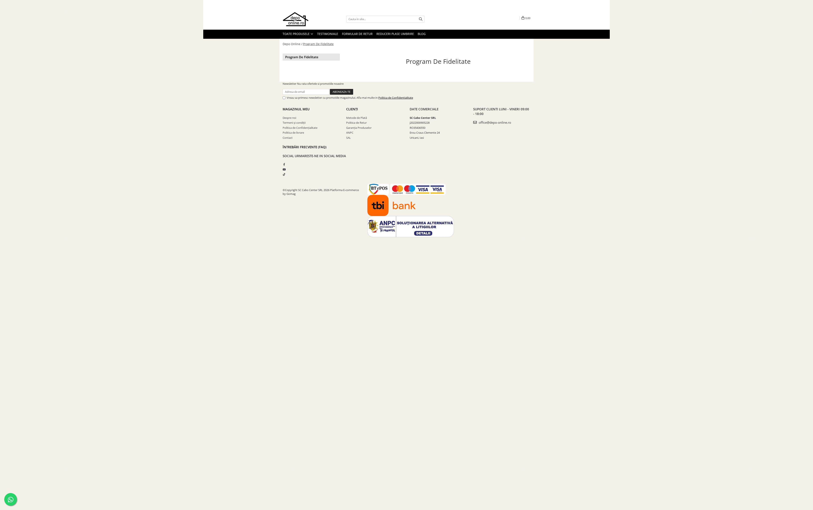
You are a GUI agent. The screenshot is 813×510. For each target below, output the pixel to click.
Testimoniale (327, 34)
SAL (348, 138)
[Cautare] (420, 19)
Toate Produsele (296, 34)
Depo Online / (292, 44)
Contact (288, 138)
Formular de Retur (357, 34)
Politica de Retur (356, 123)
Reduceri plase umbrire (395, 34)
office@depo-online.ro (494, 122)
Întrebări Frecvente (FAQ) (304, 147)
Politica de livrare (293, 132)
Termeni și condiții (294, 123)
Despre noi (289, 118)
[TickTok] (284, 174)
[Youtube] (284, 169)
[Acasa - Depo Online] (304, 19)
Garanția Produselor (359, 128)
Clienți (352, 109)
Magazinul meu (296, 109)
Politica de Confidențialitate (300, 128)
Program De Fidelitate (318, 44)
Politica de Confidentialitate (395, 98)
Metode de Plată (356, 118)
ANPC (349, 132)
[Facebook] (284, 164)
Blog (422, 34)
